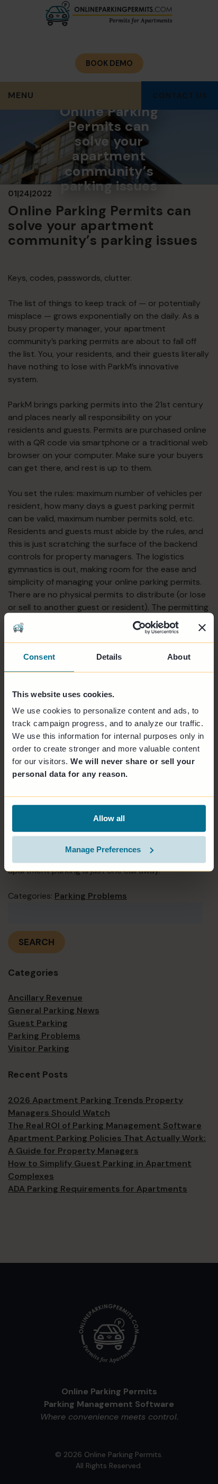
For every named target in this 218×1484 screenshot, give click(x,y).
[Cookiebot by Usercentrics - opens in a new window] (135, 627)
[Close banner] (202, 627)
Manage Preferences (103, 849)
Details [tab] (109, 656)
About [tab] (178, 656)
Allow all (109, 818)
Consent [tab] (39, 656)
